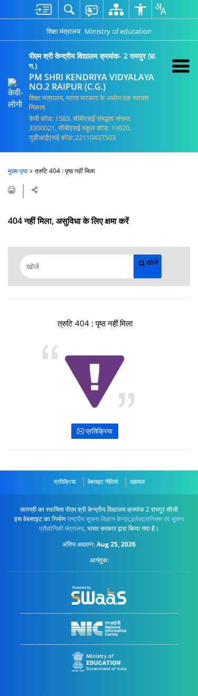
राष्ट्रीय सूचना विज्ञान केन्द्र (98, 518)
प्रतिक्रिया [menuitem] (65, 481)
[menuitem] (43, 9)
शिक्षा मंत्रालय (63, 31)
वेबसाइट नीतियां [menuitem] (103, 481)
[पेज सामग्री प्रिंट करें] (12, 189)
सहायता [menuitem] (137, 481)
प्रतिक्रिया (98, 431)
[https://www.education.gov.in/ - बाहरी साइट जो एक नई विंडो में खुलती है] (99, 662)
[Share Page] (35, 190)
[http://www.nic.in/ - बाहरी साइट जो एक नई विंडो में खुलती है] (99, 628)
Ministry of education (118, 31)
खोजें (152, 263)
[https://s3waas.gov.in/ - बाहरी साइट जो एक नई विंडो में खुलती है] (99, 595)
